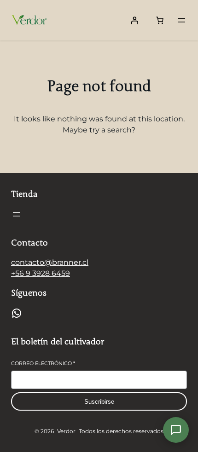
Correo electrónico (43, 363)
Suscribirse (99, 401)
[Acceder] (134, 20)
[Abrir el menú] (181, 20)
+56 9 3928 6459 (40, 273)
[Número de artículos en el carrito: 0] (160, 20)
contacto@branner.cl (49, 262)
